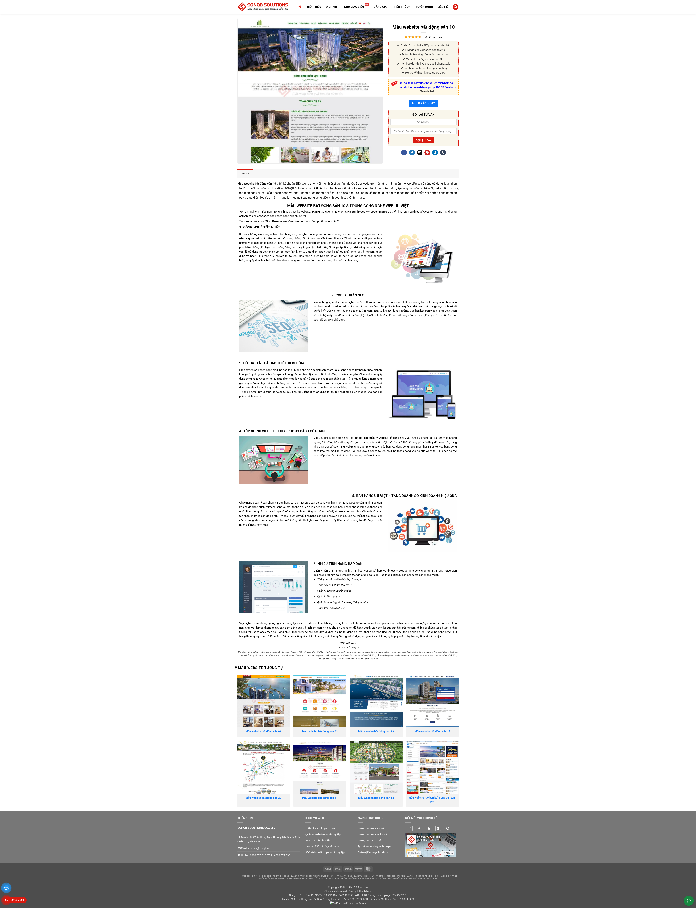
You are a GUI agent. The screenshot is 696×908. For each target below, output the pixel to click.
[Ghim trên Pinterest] (427, 152)
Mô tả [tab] (245, 173)
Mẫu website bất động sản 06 (263, 731)
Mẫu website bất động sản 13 (376, 797)
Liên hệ (443, 7)
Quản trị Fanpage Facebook (373, 852)
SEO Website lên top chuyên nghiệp (325, 852)
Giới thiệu (314, 7)
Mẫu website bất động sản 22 (263, 797)
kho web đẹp (244, 876)
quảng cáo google (262, 876)
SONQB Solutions (295, 188)
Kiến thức (401, 7)
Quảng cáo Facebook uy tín (373, 834)
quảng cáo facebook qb (271, 879)
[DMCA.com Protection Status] (348, 903)
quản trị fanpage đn (301, 876)
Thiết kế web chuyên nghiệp (320, 828)
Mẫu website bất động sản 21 (320, 797)
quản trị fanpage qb (341, 876)
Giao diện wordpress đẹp (253, 652)
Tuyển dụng (424, 7)
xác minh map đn (405, 876)
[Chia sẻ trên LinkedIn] (435, 152)
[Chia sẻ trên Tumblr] (443, 152)
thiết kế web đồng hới (427, 876)
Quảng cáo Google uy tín (371, 828)
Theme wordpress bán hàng (281, 655)
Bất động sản (353, 647)
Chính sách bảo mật (335, 891)
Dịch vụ (331, 7)
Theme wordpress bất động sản (309, 655)
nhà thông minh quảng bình (423, 879)
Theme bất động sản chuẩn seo (253, 655)
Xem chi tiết (427, 91)
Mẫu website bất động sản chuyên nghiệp (284, 652)
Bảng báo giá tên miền (317, 840)
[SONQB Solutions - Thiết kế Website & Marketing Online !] (262, 6)
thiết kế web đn (321, 876)
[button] (455, 7)
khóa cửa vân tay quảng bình (324, 879)
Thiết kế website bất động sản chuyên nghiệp (372, 655)
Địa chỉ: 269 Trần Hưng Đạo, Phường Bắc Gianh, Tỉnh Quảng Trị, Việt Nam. (268, 839)
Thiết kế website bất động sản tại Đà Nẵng (413, 655)
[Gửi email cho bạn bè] (419, 152)
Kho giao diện (354, 7)
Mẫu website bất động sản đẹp (318, 652)
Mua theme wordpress (381, 652)
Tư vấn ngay (425, 103)
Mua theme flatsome (341, 652)
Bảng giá (380, 7)
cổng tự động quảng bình (393, 879)
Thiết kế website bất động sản (337, 655)
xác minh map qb (448, 876)
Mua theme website (361, 652)
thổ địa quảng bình (351, 879)
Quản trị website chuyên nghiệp (323, 834)
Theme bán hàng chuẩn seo (445, 652)
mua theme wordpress (383, 876)
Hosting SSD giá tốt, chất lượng (322, 846)
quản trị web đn (362, 876)
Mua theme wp (425, 652)
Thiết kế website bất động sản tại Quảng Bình (357, 659)
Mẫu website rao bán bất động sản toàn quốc (432, 799)
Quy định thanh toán (360, 891)
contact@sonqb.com (260, 848)
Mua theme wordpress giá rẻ (405, 652)
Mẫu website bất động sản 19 (376, 731)
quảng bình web (370, 879)
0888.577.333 (258, 855)
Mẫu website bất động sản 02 (320, 731)
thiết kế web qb (281, 876)
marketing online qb (296, 879)
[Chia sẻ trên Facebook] (404, 152)
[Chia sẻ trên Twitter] (412, 152)
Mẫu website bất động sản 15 (432, 731)
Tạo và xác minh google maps (374, 846)
